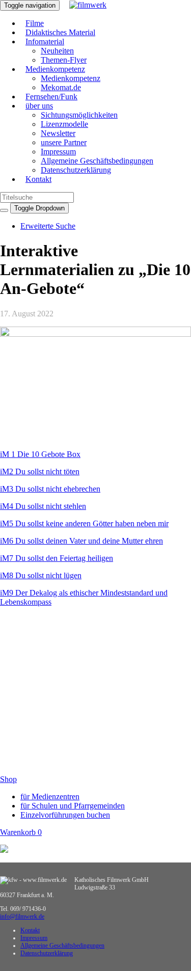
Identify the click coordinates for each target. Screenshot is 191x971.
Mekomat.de (61, 87)
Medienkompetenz (55, 69)
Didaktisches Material (60, 32)
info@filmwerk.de (22, 916)
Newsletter (58, 133)
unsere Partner (64, 142)
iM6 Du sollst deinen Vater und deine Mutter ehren (81, 540)
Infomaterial (44, 41)
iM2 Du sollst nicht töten (39, 471)
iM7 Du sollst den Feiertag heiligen (56, 558)
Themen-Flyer (64, 60)
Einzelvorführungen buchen (65, 815)
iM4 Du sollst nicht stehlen (43, 506)
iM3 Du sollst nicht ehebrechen (50, 488)
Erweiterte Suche (47, 226)
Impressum (58, 151)
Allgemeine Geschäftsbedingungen (97, 160)
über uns (39, 105)
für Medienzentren (49, 796)
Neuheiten (57, 50)
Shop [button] (8, 779)
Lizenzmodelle (64, 124)
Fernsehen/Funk (51, 96)
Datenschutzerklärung (76, 170)
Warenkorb (21, 832)
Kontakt (38, 179)
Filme (34, 23)
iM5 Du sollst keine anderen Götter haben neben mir (84, 523)
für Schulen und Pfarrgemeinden (72, 805)
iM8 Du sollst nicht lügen (40, 575)
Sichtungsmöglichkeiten (79, 115)
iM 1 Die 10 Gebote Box (40, 454)
